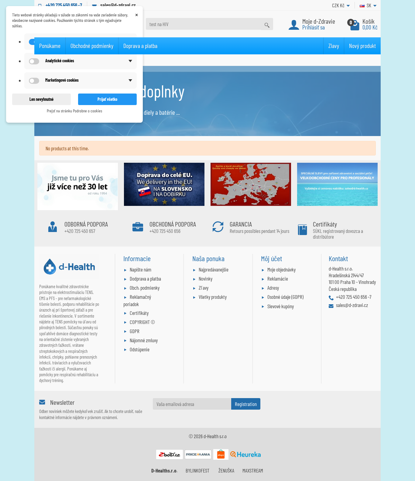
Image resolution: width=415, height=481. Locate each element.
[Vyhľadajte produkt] (267, 24)
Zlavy (333, 45)
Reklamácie (277, 278)
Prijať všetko (107, 99)
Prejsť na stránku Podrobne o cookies (74, 110)
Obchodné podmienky (91, 45)
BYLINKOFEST (197, 470)
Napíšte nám (140, 269)
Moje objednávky (281, 269)
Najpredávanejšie (213, 269)
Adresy (273, 288)
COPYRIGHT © (142, 322)
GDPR (134, 331)
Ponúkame (49, 45)
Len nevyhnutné (41, 99)
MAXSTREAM (252, 470)
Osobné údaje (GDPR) (285, 297)
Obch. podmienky (144, 288)
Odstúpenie (139, 349)
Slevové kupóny (280, 306)
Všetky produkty (213, 297)
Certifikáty (139, 313)
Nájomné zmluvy (144, 340)
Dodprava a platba (145, 278)
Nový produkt (362, 45)
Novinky (205, 278)
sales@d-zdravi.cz (117, 5)
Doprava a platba (140, 45)
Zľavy (203, 288)
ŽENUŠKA (226, 470)
